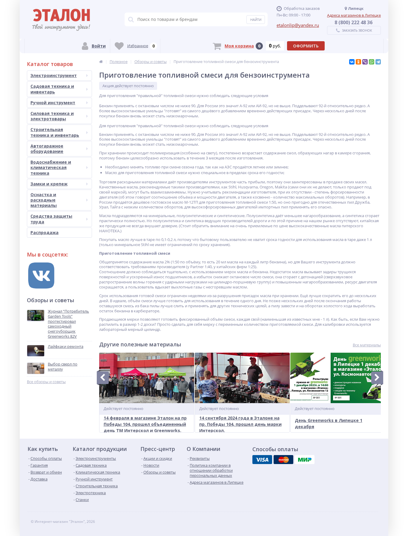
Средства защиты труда (51, 218)
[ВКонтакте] (352, 61)
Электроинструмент (53, 75)
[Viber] (365, 61)
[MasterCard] (283, 459)
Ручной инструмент (52, 102)
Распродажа (44, 232)
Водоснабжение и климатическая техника (50, 167)
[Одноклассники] (358, 61)
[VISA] (262, 459)
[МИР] (305, 459)
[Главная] (101, 61)
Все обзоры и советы (46, 381)
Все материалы (367, 345)
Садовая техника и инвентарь (52, 88)
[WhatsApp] (371, 61)
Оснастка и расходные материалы (43, 200)
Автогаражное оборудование (46, 148)
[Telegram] (378, 61)
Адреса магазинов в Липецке (354, 15)
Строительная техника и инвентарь (54, 132)
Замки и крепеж (49, 184)
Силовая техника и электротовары (52, 116)
